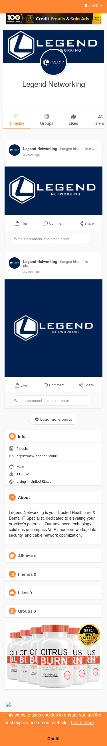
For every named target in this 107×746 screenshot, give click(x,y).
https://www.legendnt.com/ (37, 455)
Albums (25, 555)
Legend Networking (53, 83)
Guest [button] (93, 5)
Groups (25, 611)
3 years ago (31, 154)
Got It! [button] (53, 738)
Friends (25, 574)
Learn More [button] (82, 722)
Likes (23, 592)
